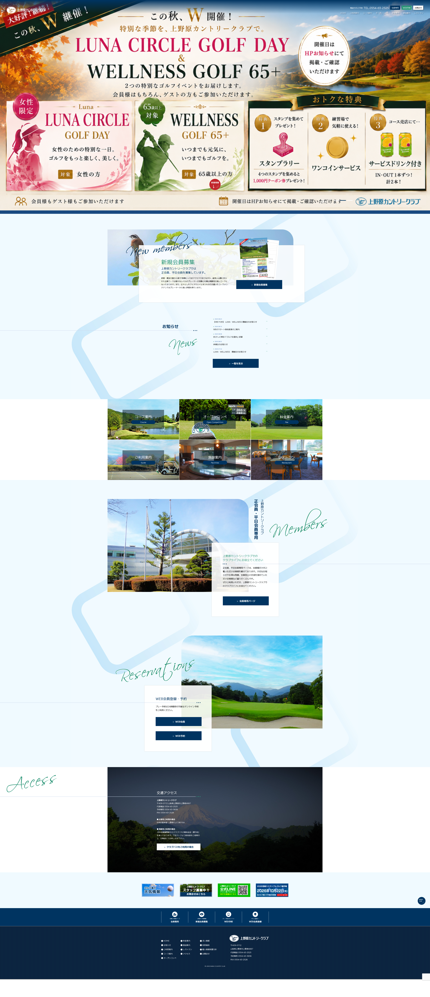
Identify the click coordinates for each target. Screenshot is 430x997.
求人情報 (206, 940)
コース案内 (367, 13)
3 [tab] (350, 200)
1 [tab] (336, 200)
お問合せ (418, 7)
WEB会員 (180, 721)
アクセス (186, 953)
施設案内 (406, 13)
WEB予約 (180, 735)
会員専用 (395, 7)
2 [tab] (343, 200)
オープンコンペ (382, 13)
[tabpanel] (215, 105)
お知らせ (167, 945)
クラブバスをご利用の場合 (180, 846)
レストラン (418, 13)
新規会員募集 (261, 284)
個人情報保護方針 (209, 949)
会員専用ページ (247, 601)
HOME (343, 13)
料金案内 (395, 13)
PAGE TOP (421, 900)
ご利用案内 (354, 13)
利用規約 (206, 945)
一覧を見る (237, 363)
